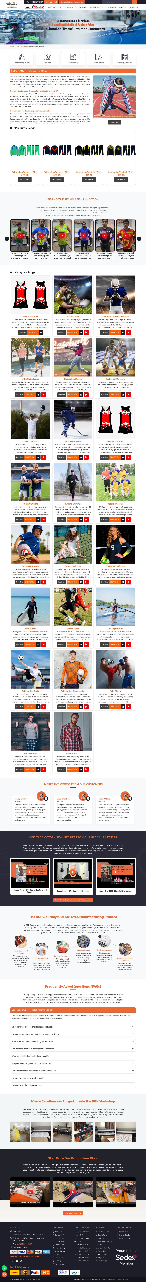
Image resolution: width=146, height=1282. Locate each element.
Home (12, 47)
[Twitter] (46, 2)
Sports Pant (102, 1235)
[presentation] (7, 239)
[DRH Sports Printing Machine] (126, 1132)
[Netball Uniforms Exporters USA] (115, 419)
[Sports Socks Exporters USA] (73, 607)
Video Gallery (60, 1251)
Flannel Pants (30, 753)
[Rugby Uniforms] (43, 519)
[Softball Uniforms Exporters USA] (30, 544)
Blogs (57, 1254)
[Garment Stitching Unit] (20, 1132)
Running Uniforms (73, 504)
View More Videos (71, 1213)
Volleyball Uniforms (115, 566)
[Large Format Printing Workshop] (62, 1132)
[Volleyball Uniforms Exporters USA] (115, 544)
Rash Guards (30, 629)
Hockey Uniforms (73, 441)
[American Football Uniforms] (128, 332)
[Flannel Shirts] (86, 769)
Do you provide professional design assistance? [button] (32, 1027)
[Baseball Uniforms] (86, 394)
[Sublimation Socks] (43, 706)
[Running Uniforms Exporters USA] (73, 482)
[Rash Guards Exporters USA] (30, 607)
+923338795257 (25, 1244)
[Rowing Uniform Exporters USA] (115, 607)
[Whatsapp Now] (4, 1268)
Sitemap (58, 1261)
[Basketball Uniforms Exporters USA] (115, 357)
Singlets (100, 1258)
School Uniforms (30, 316)
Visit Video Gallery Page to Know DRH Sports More (73, 900)
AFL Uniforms (73, 316)
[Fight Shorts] (128, 706)
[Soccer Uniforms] (128, 519)
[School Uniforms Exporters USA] (30, 295)
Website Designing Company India (115, 1279)
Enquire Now (114, 122)
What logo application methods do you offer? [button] (31, 1056)
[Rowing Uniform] (128, 644)
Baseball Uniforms (73, 379)
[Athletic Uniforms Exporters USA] (30, 357)
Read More (22, 332)
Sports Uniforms (53, 7)
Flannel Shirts (73, 753)
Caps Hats (101, 1238)
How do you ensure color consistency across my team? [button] (36, 1034)
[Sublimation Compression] (86, 706)
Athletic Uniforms (30, 379)
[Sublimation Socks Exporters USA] (30, 669)
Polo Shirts (101, 1251)
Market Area (59, 1264)
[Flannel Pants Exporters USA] (30, 731)
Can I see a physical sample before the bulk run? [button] (32, 1010)
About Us (58, 1232)
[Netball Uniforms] (128, 457)
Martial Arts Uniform (97, 7)
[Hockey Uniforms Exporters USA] (73, 419)
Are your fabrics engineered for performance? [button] (31, 1063)
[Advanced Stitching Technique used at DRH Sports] (73, 1192)
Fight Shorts (115, 691)
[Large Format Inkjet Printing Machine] (105, 1132)
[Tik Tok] (21, 1261)
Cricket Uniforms (30, 441)
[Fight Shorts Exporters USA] (115, 669)
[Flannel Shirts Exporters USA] (73, 731)
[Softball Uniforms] (43, 582)
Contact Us (59, 1258)
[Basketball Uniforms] (128, 394)
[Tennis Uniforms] (86, 582)
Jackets (121, 7)
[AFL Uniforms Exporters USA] (73, 295)
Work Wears (132, 7)
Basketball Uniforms (115, 379)
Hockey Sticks (60, 1245)
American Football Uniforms (115, 316)
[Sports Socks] (86, 644)
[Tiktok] (56, 2)
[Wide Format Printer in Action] (41, 1132)
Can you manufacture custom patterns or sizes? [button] (33, 1049)
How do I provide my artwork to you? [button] (27, 1078)
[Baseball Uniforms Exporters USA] (73, 357)
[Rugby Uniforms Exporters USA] (30, 482)
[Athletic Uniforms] (43, 394)
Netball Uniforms (115, 441)
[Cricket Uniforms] (43, 457)
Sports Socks (73, 629)
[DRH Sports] (12, 5)
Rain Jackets (102, 1254)
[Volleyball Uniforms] (128, 582)
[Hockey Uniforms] (86, 457)
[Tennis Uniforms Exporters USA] (73, 544)
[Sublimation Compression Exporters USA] (73, 669)
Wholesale (111, 7)
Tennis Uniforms (73, 566)
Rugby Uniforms (30, 504)
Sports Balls (59, 1238)
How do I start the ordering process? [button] (27, 1085)
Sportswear (67, 7)
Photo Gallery (60, 1248)
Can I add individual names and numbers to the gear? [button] (34, 1071)
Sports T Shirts (103, 1232)
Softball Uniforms (30, 566)
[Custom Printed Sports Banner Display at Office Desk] (84, 1132)
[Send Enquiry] (4, 1274)
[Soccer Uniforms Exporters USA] (115, 482)
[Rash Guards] (43, 644)
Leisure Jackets (103, 1248)
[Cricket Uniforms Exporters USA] (30, 419)
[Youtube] (17, 1261)
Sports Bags (102, 1261)
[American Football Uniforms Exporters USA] (115, 295)
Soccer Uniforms (115, 504)
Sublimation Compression (73, 691)
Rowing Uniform (115, 629)
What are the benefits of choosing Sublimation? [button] (32, 1041)
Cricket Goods (60, 1241)
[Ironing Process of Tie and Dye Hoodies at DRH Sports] (30, 1192)
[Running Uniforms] (86, 519)
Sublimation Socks (30, 691)
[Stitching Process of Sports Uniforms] (116, 1192)
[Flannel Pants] (43, 769)
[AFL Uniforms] (86, 332)
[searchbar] (134, 2)
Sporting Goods (80, 7)
